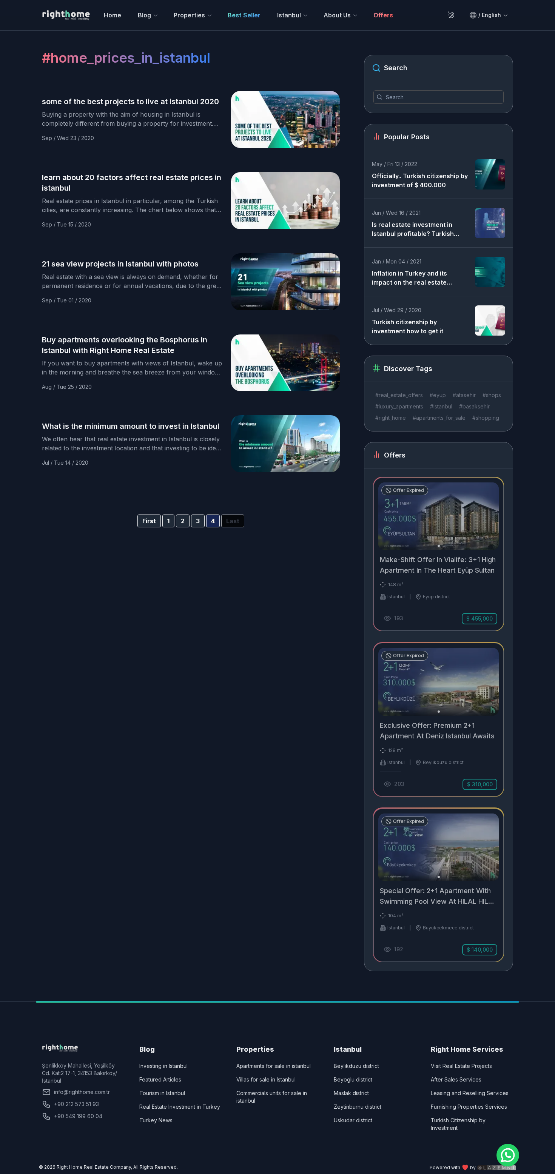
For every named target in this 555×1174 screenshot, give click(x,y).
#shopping (485, 417)
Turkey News (156, 1120)
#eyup (438, 395)
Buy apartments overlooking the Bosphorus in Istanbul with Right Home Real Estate (124, 345)
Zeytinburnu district (357, 1106)
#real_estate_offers (399, 395)
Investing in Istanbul (163, 1066)
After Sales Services (456, 1079)
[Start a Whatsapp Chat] (507, 1155)
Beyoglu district (353, 1079)
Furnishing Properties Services (469, 1106)
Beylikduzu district (356, 1066)
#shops (492, 395)
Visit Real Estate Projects (461, 1066)
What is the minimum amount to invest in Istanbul (130, 426)
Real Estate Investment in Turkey (179, 1106)
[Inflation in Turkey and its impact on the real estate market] (490, 272)
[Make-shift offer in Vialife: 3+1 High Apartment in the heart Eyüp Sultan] (438, 554)
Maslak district (351, 1093)
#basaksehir (474, 406)
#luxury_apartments (399, 406)
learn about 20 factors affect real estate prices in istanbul (131, 183)
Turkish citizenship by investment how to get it (407, 326)
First (149, 521)
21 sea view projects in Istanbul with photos (120, 263)
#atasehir (464, 395)
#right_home (390, 417)
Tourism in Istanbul (162, 1093)
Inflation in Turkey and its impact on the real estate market (409, 278)
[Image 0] (439, 546)
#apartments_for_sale (439, 417)
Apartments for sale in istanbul (273, 1066)
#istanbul (441, 406)
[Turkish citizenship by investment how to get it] (490, 320)
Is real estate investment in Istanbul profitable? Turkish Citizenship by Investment (413, 229)
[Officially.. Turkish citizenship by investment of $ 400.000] (490, 174)
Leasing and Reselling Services (470, 1093)
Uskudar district (353, 1120)
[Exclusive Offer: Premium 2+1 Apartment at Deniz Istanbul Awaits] (438, 719)
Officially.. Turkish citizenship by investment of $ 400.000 (420, 180)
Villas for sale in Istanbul (266, 1079)
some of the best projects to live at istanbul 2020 (130, 101)
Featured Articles (160, 1079)
